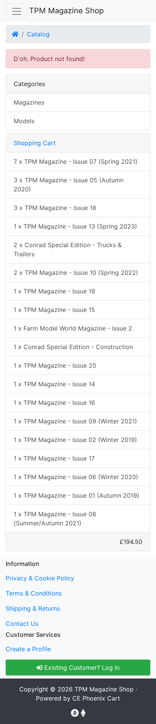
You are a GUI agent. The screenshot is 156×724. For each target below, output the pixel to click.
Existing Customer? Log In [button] (81, 667)
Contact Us (22, 623)
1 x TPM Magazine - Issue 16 (54, 402)
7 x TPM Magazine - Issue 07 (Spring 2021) (75, 161)
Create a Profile (28, 649)
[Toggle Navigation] (16, 11)
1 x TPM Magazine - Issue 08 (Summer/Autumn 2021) (55, 518)
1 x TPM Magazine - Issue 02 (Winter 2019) (75, 439)
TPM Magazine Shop (66, 10)
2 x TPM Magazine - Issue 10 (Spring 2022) (76, 272)
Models (24, 121)
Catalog (38, 34)
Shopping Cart (35, 143)
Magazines (29, 102)
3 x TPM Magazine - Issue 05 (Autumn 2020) (68, 184)
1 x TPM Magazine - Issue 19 (54, 291)
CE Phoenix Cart (96, 698)
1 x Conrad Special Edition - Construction (73, 347)
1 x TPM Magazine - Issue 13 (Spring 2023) (75, 226)
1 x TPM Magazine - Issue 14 (54, 384)
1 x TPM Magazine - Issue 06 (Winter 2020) (76, 477)
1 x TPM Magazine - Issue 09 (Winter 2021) (75, 421)
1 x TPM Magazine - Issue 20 (55, 365)
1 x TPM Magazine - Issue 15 (54, 309)
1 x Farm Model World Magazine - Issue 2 (73, 328)
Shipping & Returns (33, 608)
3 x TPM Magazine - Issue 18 (55, 208)
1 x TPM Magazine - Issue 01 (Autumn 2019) (76, 495)
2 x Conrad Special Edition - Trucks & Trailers (68, 249)
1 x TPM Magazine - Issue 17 (54, 458)
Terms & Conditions (34, 593)
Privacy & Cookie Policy (40, 578)
